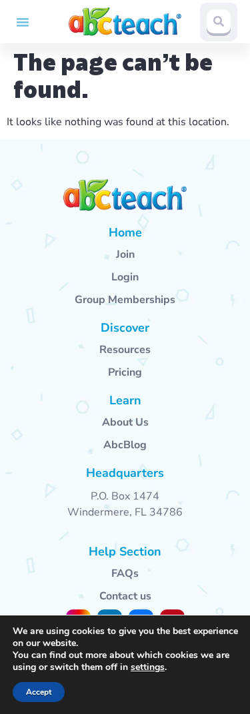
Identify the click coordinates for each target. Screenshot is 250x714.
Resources (125, 349)
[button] (23, 22)
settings (148, 667)
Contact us (125, 596)
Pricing (125, 372)
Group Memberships (125, 299)
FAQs (125, 573)
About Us (125, 422)
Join (125, 254)
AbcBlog (125, 445)
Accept (38, 692)
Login (125, 277)
